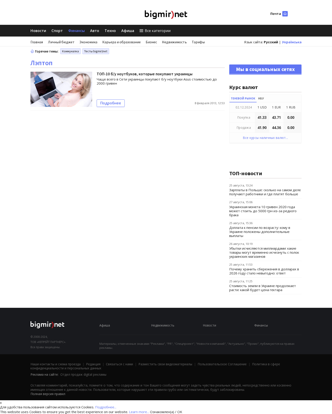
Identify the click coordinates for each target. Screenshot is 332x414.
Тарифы (198, 42)
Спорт (57, 30)
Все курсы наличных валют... (265, 138)
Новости (38, 30)
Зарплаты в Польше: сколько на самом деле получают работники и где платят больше (265, 192)
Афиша (127, 30)
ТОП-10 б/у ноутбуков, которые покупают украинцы (144, 73)
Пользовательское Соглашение (222, 364)
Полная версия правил (47, 394)
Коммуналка (70, 51)
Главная (36, 42)
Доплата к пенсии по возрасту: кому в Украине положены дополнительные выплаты (259, 231)
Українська (292, 42)
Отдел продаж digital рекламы (83, 374)
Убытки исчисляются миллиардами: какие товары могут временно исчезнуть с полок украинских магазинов (264, 252)
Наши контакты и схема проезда (55, 364)
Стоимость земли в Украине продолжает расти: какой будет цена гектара (262, 287)
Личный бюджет (61, 42)
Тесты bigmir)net (95, 51)
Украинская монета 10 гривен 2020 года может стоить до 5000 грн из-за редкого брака (263, 211)
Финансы (76, 30)
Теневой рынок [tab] (243, 98)
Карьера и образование (121, 42)
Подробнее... (105, 407)
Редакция (93, 364)
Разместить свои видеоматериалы (165, 364)
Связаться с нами (119, 364)
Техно (110, 30)
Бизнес (151, 42)
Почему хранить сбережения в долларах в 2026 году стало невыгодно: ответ (264, 271)
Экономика (88, 42)
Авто (94, 30)
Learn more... (139, 411)
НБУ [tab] (261, 98)
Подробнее (110, 103)
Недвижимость (174, 42)
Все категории (158, 30)
